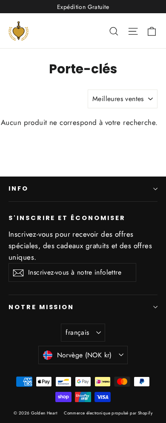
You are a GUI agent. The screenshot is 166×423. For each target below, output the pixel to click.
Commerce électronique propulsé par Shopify (108, 413)
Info (19, 188)
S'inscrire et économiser (67, 218)
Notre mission (41, 307)
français (77, 332)
